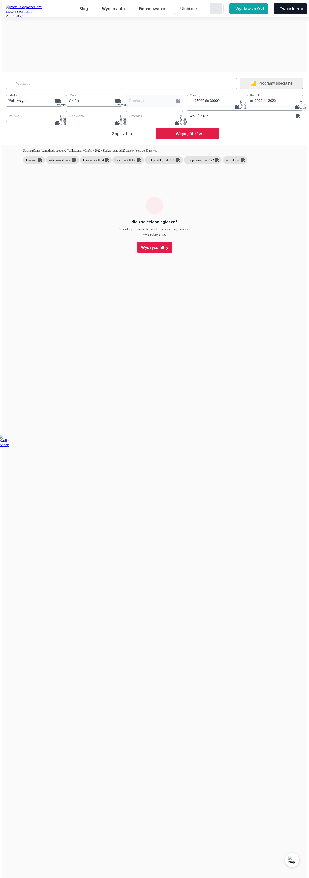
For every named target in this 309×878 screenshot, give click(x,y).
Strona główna (32, 150)
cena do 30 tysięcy (146, 150)
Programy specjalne (275, 83)
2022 (97, 150)
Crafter (88, 150)
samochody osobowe (54, 150)
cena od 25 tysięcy (123, 150)
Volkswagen (75, 150)
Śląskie (107, 150)
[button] (34, 101)
